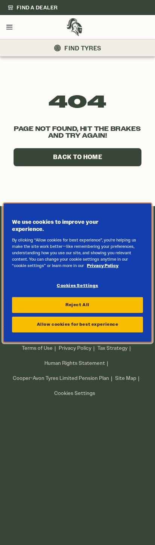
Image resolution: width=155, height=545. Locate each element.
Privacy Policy (75, 348)
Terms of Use (37, 348)
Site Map (125, 378)
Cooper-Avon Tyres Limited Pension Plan (61, 378)
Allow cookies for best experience (78, 324)
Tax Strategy (112, 348)
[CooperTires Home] (74, 27)
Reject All (77, 304)
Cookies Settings (74, 393)
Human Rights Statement (74, 363)
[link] (33, 7)
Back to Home (77, 157)
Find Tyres (82, 48)
